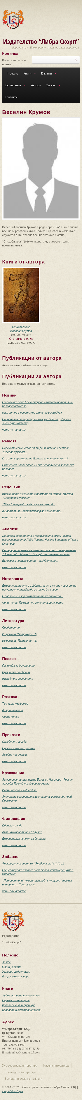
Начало (12, 73)
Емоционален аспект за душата (23, 838)
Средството (11, 627)
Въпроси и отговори (15, 976)
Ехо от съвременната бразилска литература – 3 (35, 458)
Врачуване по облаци (16, 672)
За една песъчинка (14, 755)
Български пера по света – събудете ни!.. (30, 561)
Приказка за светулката (18, 748)
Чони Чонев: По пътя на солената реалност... (33, 603)
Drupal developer (12, 1091)
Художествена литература (21, 995)
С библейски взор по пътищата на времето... (32, 596)
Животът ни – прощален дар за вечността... (32, 511)
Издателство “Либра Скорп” (41, 41)
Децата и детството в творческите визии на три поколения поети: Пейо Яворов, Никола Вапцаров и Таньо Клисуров (40, 540)
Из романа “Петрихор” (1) (19, 634)
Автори (36, 85)
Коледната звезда (14, 741)
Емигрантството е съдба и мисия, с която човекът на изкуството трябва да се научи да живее (39, 587)
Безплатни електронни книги (21, 1010)
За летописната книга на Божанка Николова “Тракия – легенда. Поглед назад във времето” (38, 781)
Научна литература (16, 1000)
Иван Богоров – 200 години (19, 790)
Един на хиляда (12, 825)
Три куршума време (15, 703)
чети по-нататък (14, 429)
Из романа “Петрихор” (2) (19, 641)
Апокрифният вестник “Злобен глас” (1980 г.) (33, 863)
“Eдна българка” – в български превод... (28, 504)
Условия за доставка (16, 972)
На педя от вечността (17, 679)
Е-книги (45, 74)
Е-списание (11, 85)
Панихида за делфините (18, 665)
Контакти (11, 97)
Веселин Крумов (21, 331)
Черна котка (10, 717)
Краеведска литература (18, 1005)
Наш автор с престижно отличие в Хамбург (32, 412)
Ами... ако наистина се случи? (22, 832)
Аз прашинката (12, 710)
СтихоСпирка (21, 327)
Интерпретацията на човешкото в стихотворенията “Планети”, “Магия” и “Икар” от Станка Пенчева (39, 552)
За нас (50, 85)
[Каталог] (13, 19)
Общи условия (11, 967)
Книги (26, 74)
